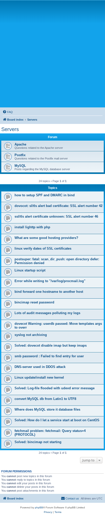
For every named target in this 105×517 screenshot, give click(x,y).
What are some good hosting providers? (46, 238)
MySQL (20, 166)
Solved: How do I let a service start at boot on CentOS (57, 420)
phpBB (39, 507)
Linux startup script (30, 270)
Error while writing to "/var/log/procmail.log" (50, 281)
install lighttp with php (32, 227)
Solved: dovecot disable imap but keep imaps (51, 345)
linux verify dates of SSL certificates (43, 248)
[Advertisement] (52, 53)
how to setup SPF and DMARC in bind (45, 195)
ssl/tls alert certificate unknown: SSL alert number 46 (56, 216)
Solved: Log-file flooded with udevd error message (55, 388)
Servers (10, 129)
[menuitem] (8, 112)
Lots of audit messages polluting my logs (47, 313)
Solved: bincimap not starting (38, 442)
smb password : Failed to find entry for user (49, 356)
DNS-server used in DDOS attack (40, 367)
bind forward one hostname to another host (49, 292)
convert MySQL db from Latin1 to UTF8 (45, 399)
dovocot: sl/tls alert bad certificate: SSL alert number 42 (58, 206)
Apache (20, 144)
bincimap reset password (34, 302)
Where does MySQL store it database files (47, 409)
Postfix (20, 155)
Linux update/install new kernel (39, 377)
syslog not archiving (31, 335)
